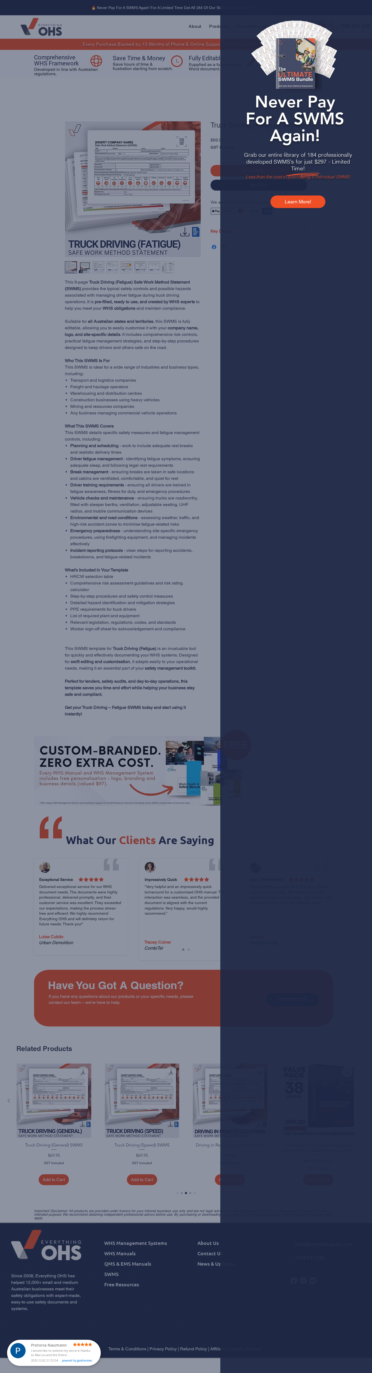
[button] (358, 11)
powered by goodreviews (77, 1360)
